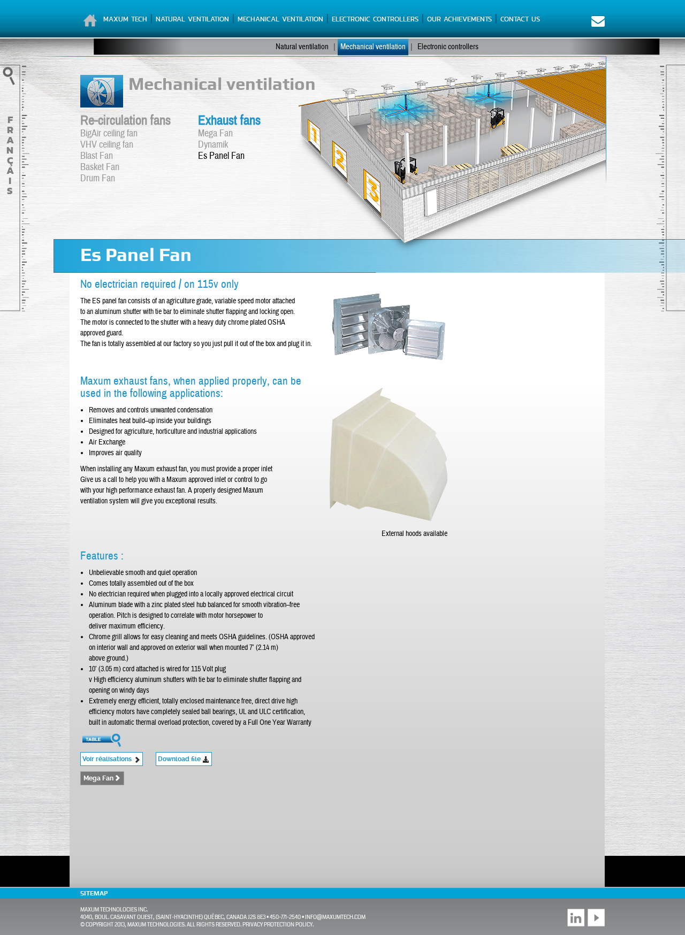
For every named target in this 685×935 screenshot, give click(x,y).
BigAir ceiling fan (109, 133)
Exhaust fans (229, 120)
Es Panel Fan (221, 156)
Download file (180, 759)
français (10, 155)
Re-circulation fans (125, 120)
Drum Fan (97, 178)
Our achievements (459, 19)
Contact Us (520, 19)
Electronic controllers (375, 19)
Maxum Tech (125, 19)
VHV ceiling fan (106, 145)
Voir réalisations (107, 759)
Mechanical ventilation (280, 19)
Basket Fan (99, 167)
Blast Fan (96, 156)
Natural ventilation (192, 19)
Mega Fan (215, 133)
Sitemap (94, 893)
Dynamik (213, 145)
